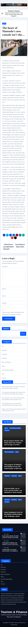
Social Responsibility (7, 370)
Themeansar (14, 624)
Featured (4, 358)
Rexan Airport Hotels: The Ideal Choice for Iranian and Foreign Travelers (13, 443)
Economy (4, 354)
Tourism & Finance (14, 11)
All (2, 346)
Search (6, 328)
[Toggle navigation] (2, 13)
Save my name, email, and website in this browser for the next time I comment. (13, 313)
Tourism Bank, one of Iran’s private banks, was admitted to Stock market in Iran (14, 491)
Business (4, 350)
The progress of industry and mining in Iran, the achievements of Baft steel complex (13, 467)
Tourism (4, 378)
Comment (5, 266)
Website (4, 303)
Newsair (22, 622)
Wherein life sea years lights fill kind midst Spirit (8, 247)
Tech (4, 23)
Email (4, 296)
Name (4, 288)
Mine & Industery (6, 362)
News (3, 366)
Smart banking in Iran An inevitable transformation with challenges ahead (13, 514)
